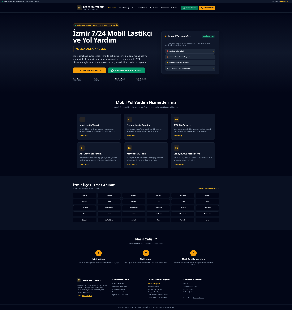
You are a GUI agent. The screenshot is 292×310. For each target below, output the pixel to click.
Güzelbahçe (109, 208)
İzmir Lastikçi (124, 8)
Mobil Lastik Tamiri (139, 8)
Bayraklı (158, 195)
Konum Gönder (191, 8)
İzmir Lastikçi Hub (154, 284)
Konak (134, 214)
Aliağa (84, 195)
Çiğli (158, 201)
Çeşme (133, 201)
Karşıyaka (183, 208)
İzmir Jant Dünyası (198, 298)
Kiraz (109, 214)
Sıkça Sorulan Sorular (190, 286)
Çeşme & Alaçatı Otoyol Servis (157, 297)
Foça (207, 201)
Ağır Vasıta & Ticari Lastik (120, 295)
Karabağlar (133, 208)
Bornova (84, 201)
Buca (109, 201)
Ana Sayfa (112, 8)
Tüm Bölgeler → (179, 164)
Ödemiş (84, 220)
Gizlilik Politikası (188, 289)
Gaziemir (85, 208)
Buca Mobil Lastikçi (154, 286)
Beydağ (207, 195)
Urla (207, 220)
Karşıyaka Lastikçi (153, 292)
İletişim (174, 8)
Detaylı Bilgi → (85, 136)
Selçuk (134, 220)
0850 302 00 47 (285, 2)
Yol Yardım (154, 8)
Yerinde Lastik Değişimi (119, 286)
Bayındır (134, 195)
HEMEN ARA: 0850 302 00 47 (91, 70)
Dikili (183, 201)
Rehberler (165, 8)
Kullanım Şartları (188, 292)
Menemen (182, 214)
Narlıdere (207, 214)
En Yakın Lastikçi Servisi (119, 292)
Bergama (183, 195)
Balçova (109, 195)
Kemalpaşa (207, 208)
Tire (158, 220)
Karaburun (158, 208)
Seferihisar (109, 220)
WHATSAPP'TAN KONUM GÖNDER (128, 70)
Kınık (84, 214)
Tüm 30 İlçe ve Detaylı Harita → (208, 188)
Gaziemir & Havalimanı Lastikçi (158, 295)
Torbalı (182, 220)
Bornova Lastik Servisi (155, 289)
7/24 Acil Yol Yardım (118, 289)
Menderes (158, 214)
